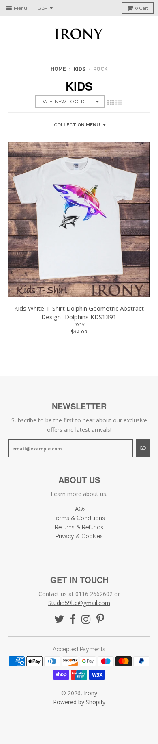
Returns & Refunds (79, 527)
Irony (79, 324)
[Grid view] (110, 102)
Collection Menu (77, 125)
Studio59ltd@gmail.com (79, 603)
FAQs (79, 509)
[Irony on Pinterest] (100, 619)
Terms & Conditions (79, 518)
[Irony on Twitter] (59, 619)
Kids (79, 69)
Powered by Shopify (79, 702)
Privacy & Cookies (79, 536)
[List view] (118, 102)
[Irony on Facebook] (73, 619)
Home (58, 69)
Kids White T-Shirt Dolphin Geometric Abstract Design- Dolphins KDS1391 (79, 312)
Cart (141, 8)
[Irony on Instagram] (86, 619)
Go (143, 448)
